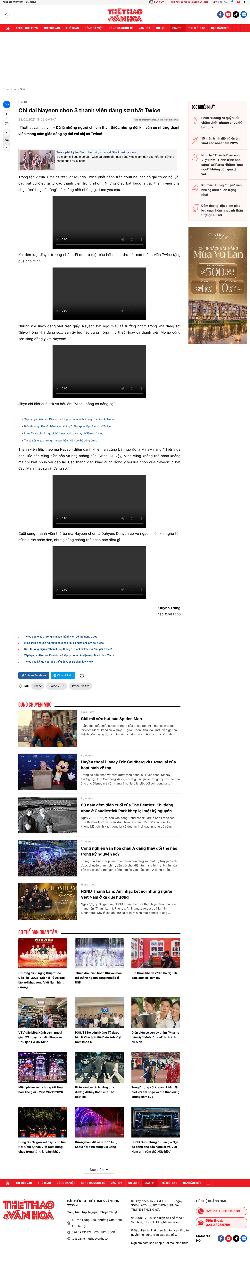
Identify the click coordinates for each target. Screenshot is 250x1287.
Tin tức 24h (52, 28)
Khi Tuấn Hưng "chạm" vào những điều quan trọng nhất (221, 189)
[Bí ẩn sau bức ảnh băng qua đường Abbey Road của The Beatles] (99, 1067)
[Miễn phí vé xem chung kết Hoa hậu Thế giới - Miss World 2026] (42, 1067)
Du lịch (161, 28)
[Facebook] (232, 2)
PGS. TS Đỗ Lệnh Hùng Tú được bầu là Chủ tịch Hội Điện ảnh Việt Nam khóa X (98, 1037)
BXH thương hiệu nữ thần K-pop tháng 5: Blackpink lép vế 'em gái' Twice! (67, 426)
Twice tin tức (80, 686)
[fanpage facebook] (220, 14)
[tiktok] (236, 14)
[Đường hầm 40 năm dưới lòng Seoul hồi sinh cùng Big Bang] (99, 1122)
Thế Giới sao (196, 28)
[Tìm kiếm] (6, 14)
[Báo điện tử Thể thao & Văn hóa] (125, 15)
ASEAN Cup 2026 (27, 28)
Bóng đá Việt (94, 28)
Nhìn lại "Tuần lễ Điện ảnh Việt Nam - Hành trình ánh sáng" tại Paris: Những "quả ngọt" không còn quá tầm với (222, 164)
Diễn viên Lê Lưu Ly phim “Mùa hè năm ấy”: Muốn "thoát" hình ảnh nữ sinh (155, 1037)
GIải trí (177, 28)
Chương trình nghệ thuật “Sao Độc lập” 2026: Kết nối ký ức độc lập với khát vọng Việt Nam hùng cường (41, 980)
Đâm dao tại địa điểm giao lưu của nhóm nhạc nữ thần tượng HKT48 (222, 210)
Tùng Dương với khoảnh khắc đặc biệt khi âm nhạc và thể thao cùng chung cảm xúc (155, 1092)
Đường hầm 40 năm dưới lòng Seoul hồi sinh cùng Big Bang (96, 1144)
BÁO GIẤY (159, 2)
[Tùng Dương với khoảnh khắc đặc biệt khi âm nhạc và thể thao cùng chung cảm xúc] (155, 1067)
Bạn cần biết (220, 28)
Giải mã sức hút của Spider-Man (111, 718)
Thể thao (72, 28)
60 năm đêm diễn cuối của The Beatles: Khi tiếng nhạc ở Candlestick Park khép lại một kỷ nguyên (127, 808)
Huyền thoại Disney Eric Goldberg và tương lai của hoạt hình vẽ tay (128, 765)
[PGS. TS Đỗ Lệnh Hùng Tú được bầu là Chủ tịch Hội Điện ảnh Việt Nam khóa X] (99, 1012)
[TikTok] (245, 2)
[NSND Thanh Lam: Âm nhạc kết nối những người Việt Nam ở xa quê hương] (47, 901)
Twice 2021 (56, 686)
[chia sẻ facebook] (6, 114)
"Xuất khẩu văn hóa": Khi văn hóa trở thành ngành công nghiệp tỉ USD (98, 977)
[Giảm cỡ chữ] (7, 147)
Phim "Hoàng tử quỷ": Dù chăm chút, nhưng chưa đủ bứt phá (221, 122)
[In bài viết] (6, 123)
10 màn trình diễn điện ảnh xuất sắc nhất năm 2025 (221, 140)
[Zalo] (243, 14)
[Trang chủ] (8, 28)
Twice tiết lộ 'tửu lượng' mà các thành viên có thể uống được (60, 440)
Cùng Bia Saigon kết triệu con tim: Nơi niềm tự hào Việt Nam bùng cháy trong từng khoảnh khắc (42, 1146)
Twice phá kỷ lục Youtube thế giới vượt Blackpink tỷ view (96, 152)
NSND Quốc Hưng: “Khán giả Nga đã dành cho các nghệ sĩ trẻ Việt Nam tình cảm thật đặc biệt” (154, 1146)
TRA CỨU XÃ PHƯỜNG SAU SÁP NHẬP (190, 2)
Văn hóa (144, 28)
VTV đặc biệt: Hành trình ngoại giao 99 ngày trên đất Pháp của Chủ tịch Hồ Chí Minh (40, 1037)
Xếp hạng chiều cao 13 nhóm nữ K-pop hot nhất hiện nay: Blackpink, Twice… (70, 419)
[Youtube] (238, 2)
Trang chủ (9, 89)
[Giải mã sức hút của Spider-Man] (47, 728)
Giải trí (24, 89)
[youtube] (228, 14)
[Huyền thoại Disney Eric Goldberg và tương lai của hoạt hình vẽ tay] (47, 772)
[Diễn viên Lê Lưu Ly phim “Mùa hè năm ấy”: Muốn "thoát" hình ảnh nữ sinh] (155, 1012)
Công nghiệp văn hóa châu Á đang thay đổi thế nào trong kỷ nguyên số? (129, 851)
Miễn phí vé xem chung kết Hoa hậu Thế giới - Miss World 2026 (40, 1089)
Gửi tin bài (221, 2)
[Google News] (156, 121)
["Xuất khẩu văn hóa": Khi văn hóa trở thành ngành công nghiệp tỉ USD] (99, 953)
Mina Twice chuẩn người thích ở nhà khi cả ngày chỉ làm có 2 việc (63, 433)
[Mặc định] (6, 140)
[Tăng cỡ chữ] (7, 133)
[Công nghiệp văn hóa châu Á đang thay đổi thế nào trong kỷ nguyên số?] (47, 858)
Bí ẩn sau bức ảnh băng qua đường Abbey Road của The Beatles (95, 1092)
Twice (38, 686)
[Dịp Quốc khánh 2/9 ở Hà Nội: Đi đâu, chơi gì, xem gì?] (155, 953)
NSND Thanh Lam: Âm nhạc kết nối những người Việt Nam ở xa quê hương (126, 894)
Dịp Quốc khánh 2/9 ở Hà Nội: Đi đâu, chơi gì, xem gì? (154, 975)
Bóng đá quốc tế (121, 28)
